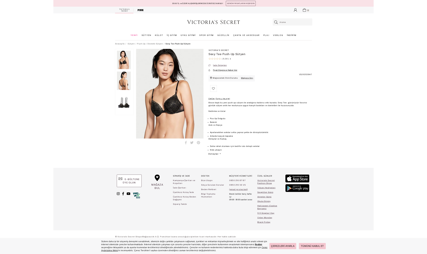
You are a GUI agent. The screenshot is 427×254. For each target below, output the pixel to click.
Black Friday (263, 222)
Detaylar (213, 154)
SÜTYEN (146, 35)
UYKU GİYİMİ (188, 35)
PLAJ (266, 35)
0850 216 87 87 (237, 180)
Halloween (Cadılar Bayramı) (267, 207)
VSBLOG (278, 35)
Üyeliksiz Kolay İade (183, 192)
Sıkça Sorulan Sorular (212, 185)
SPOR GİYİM (206, 35)
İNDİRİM (291, 35)
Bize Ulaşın (206, 180)
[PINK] (140, 10)
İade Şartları (179, 188)
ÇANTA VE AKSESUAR (246, 35)
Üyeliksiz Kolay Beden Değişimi (184, 198)
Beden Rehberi (208, 189)
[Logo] (213, 22)
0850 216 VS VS (237, 185)
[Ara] (276, 22)
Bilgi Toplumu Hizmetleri (208, 195)
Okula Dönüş (263, 201)
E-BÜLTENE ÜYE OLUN (131, 181)
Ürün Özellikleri (219, 99)
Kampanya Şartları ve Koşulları (184, 181)
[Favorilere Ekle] (213, 91)
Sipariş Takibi (180, 204)
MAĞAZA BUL (157, 186)
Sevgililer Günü (265, 192)
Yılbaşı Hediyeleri (266, 188)
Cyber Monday (264, 217)
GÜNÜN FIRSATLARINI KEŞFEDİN (241, 3)
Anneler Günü (264, 197)
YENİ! (134, 35)
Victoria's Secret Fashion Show (266, 181)
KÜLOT (159, 35)
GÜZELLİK (223, 35)
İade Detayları (220, 65)
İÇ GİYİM (172, 35)
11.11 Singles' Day (265, 213)
